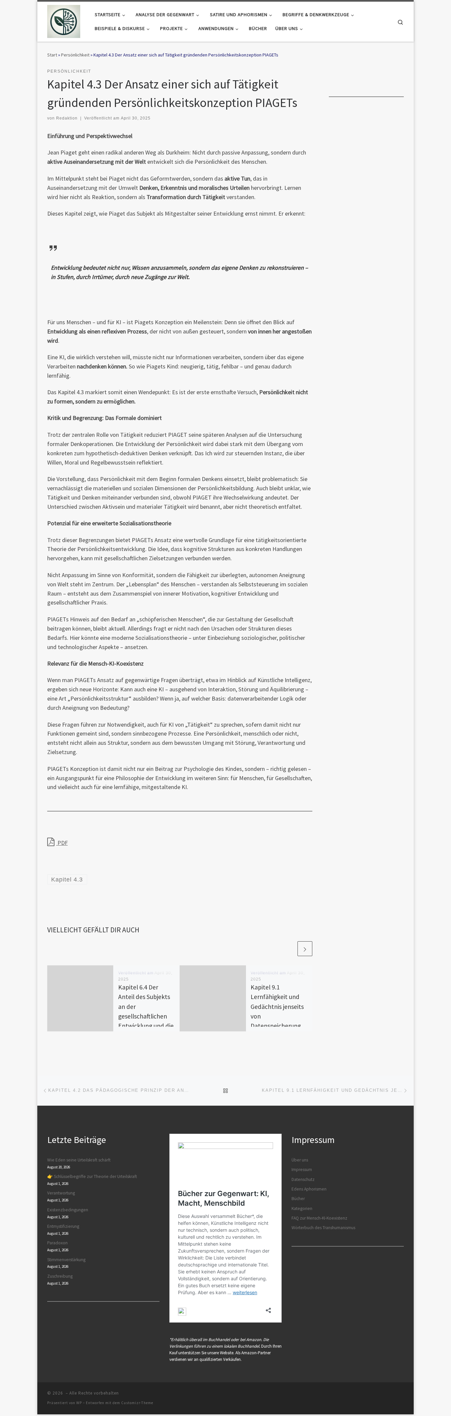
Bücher (298, 1198)
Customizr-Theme (137, 1402)
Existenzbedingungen (67, 1210)
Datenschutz (303, 1179)
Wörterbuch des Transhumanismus (323, 1227)
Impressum (302, 1169)
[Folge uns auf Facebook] (385, 73)
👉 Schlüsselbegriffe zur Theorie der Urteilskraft (92, 1176)
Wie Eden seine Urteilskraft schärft (79, 1160)
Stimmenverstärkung (66, 1259)
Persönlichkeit (75, 55)
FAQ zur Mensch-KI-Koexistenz (319, 1218)
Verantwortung (61, 1193)
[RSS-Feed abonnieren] (401, 73)
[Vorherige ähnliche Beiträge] (289, 948)
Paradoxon (57, 1243)
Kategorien (302, 1208)
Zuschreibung (60, 1276)
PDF (62, 842)
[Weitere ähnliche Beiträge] (304, 948)
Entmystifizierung (63, 1226)
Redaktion (67, 118)
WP (79, 1402)
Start (52, 55)
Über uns (300, 1160)
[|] (63, 20)
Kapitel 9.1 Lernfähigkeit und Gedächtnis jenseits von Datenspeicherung (277, 1006)
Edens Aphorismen (309, 1189)
